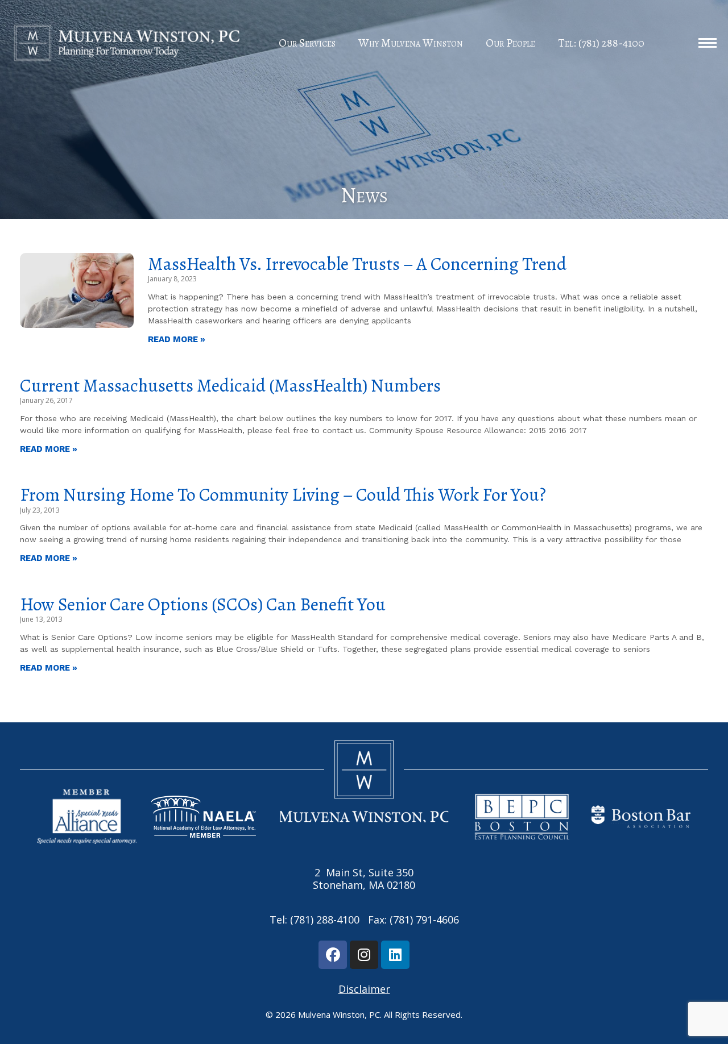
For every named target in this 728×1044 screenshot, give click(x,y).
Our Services (307, 43)
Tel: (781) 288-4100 (601, 43)
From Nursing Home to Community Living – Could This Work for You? (283, 494)
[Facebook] (332, 955)
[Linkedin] (395, 955)
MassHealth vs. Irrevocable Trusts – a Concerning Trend (357, 263)
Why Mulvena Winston (410, 43)
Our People (510, 43)
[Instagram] (364, 955)
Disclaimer (364, 989)
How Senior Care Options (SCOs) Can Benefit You (203, 604)
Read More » (176, 339)
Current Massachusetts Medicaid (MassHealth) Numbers (230, 385)
